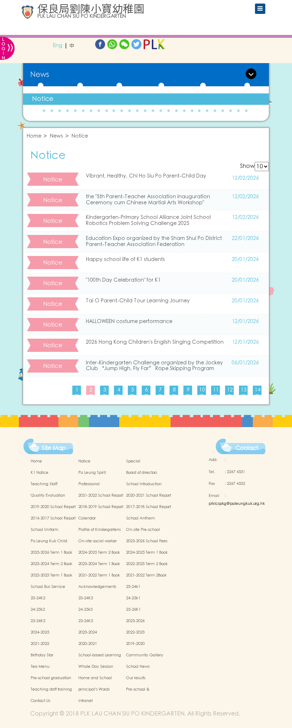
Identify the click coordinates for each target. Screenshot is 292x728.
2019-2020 (135, 644)
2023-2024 (87, 632)
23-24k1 (133, 587)
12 (230, 390)
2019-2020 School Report (53, 507)
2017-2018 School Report (148, 507)
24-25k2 (38, 609)
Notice (42, 98)
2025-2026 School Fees (146, 541)
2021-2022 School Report (100, 495)
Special (133, 461)
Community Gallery (144, 655)
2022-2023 (135, 632)
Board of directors (141, 473)
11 (216, 390)
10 (202, 390)
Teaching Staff (44, 484)
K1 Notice (39, 473)
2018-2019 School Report (100, 507)
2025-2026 (135, 621)
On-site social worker (97, 541)
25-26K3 (85, 621)
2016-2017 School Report (53, 518)
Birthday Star (42, 655)
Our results (135, 678)
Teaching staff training (51, 689)
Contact (246, 448)
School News (138, 667)
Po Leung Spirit (92, 473)
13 (243, 390)
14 (257, 390)
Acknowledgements (97, 587)
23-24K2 (38, 598)
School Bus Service (48, 587)
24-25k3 (85, 609)
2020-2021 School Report (148, 495)
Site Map (54, 448)
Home (34, 136)
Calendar (87, 518)
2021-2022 (40, 644)
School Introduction (144, 484)
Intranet (85, 701)
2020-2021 (87, 644)
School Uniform (44, 530)
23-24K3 (85, 598)
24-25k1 (133, 598)
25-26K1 (133, 609)
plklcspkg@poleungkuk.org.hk (237, 504)
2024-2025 (40, 632)
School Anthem (140, 518)
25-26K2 (38, 621)
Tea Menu (40, 667)
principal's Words (94, 689)
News (56, 136)
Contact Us (40, 701)
